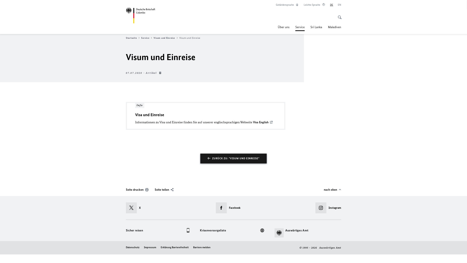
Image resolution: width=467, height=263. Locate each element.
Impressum (150, 247)
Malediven (334, 27)
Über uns (284, 27)
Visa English (261, 122)
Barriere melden (202, 247)
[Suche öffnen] (339, 15)
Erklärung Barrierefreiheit (175, 247)
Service (300, 28)
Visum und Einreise (164, 38)
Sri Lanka (316, 27)
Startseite (131, 38)
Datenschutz (132, 247)
